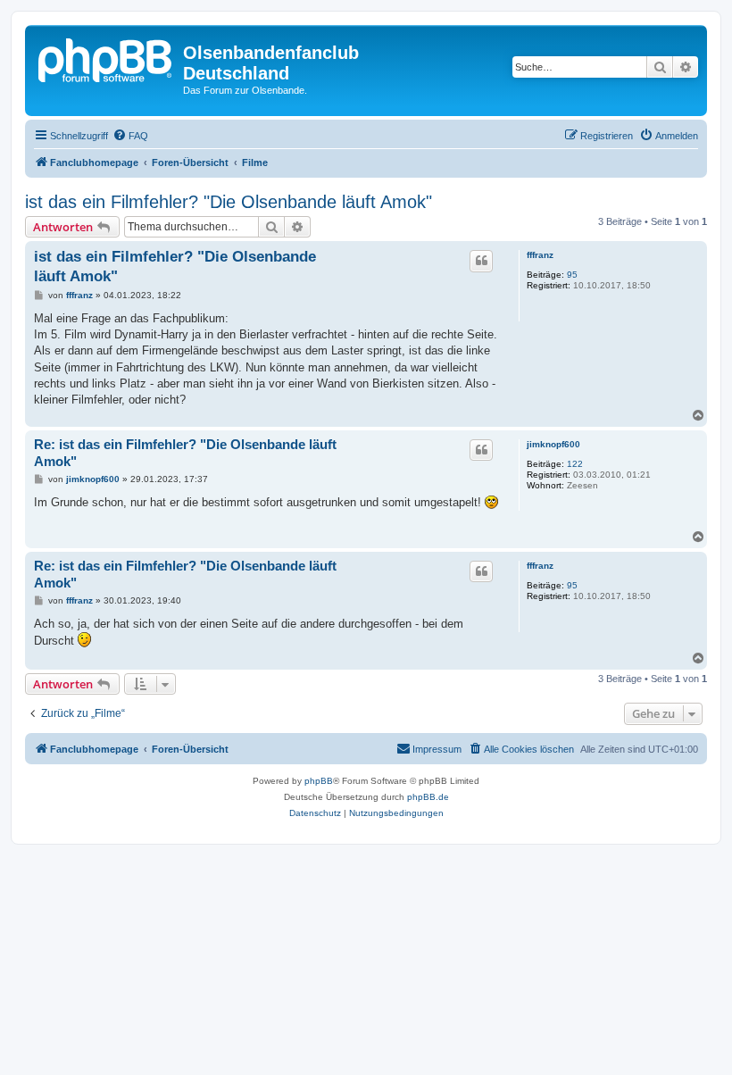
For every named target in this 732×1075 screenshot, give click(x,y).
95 (572, 274)
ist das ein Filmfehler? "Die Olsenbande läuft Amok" (228, 202)
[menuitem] (130, 135)
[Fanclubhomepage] (106, 58)
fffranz (540, 255)
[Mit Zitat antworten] (481, 260)
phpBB (318, 781)
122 (575, 464)
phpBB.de (428, 797)
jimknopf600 (553, 444)
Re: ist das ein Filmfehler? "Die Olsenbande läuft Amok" (185, 453)
